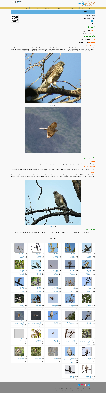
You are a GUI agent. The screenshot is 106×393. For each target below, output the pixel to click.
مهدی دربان (73, 255)
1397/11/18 (55, 291)
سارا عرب (51, 226)
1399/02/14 (89, 291)
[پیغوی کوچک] (87, 248)
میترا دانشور (51, 105)
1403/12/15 (89, 379)
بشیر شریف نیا (55, 322)
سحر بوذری (89, 288)
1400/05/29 (89, 344)
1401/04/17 (72, 362)
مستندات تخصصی (39, 8)
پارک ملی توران (38, 290)
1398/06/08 (72, 274)
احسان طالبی (21, 305)
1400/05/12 (72, 343)
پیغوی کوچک (89, 253)
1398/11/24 (55, 308)
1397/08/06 (72, 325)
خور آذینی (73, 290)
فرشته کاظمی (38, 288)
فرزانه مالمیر (89, 322)
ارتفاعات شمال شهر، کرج (70, 341)
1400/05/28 (55, 343)
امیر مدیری (22, 340)
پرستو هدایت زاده (51, 155)
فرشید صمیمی (38, 305)
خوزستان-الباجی (72, 323)
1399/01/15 (55, 274)
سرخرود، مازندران (88, 306)
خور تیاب (56, 290)
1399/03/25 (22, 291)
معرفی (89, 8)
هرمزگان (90, 359)
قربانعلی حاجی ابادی (54, 271)
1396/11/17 (72, 291)
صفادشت (22, 290)
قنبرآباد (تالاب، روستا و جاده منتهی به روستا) (85, 342)
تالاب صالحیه (72, 273)
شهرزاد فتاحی (21, 255)
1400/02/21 (38, 326)
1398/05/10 (89, 274)
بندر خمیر (56, 359)
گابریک (22, 256)
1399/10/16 (22, 343)
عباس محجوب (72, 271)
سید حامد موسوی (55, 305)
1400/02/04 (89, 257)
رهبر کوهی (73, 340)
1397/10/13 (22, 257)
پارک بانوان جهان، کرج (87, 256)
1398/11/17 (38, 308)
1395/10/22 (55, 325)
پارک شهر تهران (88, 273)
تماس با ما (26, 8)
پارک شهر (73, 256)
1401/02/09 (38, 343)
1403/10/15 (38, 361)
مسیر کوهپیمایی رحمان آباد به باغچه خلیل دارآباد (34, 324)
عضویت (53, 8)
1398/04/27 (72, 257)
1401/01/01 (89, 361)
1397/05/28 (38, 274)
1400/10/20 (55, 361)
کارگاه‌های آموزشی (60, 8)
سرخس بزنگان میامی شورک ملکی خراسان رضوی (69, 360)
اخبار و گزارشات (83, 8)
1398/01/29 (38, 291)
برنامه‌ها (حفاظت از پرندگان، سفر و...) (72, 8)
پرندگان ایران (46, 8)
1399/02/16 (89, 325)
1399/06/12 (89, 308)
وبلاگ (32, 8)
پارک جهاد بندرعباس (37, 359)
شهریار (56, 273)
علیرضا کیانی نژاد (21, 288)
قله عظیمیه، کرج (55, 341)
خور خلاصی (56, 323)
